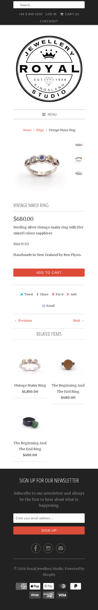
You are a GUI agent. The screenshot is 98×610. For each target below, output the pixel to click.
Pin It (60, 294)
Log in (51, 14)
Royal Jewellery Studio (45, 569)
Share (44, 294)
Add (73, 294)
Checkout (49, 21)
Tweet (28, 294)
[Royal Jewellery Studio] (49, 69)
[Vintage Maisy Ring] (41, 165)
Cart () (71, 14)
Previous (25, 321)
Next (77, 321)
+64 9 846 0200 (31, 14)
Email (50, 305)
